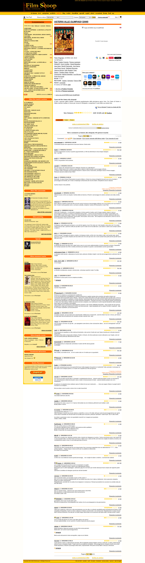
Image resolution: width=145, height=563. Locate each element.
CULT (25, 108)
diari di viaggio (118, 561)
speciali (81, 13)
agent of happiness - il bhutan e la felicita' (37, 30)
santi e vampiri (28, 79)
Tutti (66, 138)
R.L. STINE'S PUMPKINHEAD (31, 152)
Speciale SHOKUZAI (36, 242)
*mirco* (56, 321)
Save (112, 58)
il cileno (26, 43)
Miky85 (56, 435)
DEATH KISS (27, 111)
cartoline (85, 561)
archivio (52, 13)
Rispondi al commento (115, 147)
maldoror (27, 60)
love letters (28, 59)
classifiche (75, 13)
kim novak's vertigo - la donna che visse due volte (38, 49)
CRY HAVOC (27, 107)
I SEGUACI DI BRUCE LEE (30, 125)
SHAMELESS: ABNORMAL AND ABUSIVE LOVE (36, 161)
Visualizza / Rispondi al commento (112, 190)
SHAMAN (26, 159)
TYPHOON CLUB (28, 179)
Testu (55, 177)
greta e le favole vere (31, 40)
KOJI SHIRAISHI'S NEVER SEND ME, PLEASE (35, 133)
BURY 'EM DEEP (28, 105)
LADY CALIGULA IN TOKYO (31, 138)
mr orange (57, 409)
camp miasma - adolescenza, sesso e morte (37, 34)
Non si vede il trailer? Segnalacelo (114, 54)
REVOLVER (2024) (28, 153)
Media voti (37, 25)
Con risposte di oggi (112, 138)
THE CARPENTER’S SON (30, 167)
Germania (70, 80)
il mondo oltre (29, 45)
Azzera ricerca (105, 128)
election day (28, 39)
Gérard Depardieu (75, 64)
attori (92, 13)
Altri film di (64, 89)
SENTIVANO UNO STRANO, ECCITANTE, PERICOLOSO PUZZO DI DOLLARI (34, 157)
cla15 (55, 330)
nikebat (56, 526)
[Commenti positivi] (69, 138)
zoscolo (56, 376)
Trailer (66, 120)
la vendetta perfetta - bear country (35, 54)
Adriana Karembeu (67, 74)
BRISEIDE (59, 499)
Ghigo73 (56, 489)
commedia (62, 82)
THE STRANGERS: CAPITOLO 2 (32, 173)
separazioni (27, 80)
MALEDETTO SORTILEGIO (31, 141)
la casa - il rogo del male (32, 51)
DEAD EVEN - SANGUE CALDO (32, 110)
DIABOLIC (26, 116)
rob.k (55, 275)
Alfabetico (48, 25)
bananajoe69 (57, 342)
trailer (68, 13)
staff (89, 561)
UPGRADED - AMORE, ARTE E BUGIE (34, 181)
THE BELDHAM (28, 165)
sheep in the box (29, 82)
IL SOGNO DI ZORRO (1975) (31, 130)
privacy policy (105, 561)
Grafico (109, 113)
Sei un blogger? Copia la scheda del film (109, 107)
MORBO (26, 142)
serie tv (59, 13)
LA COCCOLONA (28, 136)
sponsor (112, 561)
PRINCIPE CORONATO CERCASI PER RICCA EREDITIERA (35, 146)
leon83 (56, 455)
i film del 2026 (78, 561)
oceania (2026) (28, 70)
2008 (85, 21)
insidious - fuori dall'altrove (33, 47)
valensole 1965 (28, 91)
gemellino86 (57, 193)
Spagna (64, 80)
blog (64, 13)
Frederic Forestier (63, 62)
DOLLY (26, 119)
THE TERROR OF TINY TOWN (31, 176)
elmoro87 (57, 210)
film (51, 94)
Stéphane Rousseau (71, 68)
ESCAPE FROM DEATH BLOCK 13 (33, 121)
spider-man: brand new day (32, 83)
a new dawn (27, 28)
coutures (27, 36)
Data (32, 25)
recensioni (98, 13)
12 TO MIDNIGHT (28, 102)
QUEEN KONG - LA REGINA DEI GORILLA (35, 150)
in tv (39, 13)
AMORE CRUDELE (29, 104)
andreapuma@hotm (59, 252)
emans (59, 463)
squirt (57, 517)
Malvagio (58, 358)
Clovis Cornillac (65, 64)
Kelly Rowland (69, 70)
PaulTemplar (57, 424)
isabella (56, 401)
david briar (57, 268)
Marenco (56, 445)
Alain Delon (57, 66)
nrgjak (58, 393)
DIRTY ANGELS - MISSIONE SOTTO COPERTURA (37, 118)
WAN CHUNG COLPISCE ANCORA (33, 182)
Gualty (56, 150)
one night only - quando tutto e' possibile (34, 73)
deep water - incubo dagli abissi (34, 37)
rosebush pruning (30, 77)
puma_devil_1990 (59, 261)
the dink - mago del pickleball (33, 86)
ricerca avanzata (103, 17)
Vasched (56, 541)
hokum (26, 42)
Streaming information (87, 88)
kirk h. (56, 233)
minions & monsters (30, 66)
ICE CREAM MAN (28, 127)
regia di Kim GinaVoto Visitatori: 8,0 (29, 356)
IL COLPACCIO (28, 128)
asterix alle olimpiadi (68, 21)
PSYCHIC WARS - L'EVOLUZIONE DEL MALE (35, 148)
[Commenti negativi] (71, 138)
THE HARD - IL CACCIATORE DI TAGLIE (34, 170)
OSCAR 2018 (27, 220)
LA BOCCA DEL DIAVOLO (31, 135)
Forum (72, 120)
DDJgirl (56, 223)
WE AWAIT (26, 185)
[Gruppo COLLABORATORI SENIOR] (54, 243)
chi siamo (93, 561)
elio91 (57, 243)
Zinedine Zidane (63, 72)
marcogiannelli (58, 142)
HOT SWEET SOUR (29, 124)
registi (87, 13)
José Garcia (76, 66)
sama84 (56, 166)
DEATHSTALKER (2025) (30, 113)
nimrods (26, 68)
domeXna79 (59, 293)
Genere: (76, 17)
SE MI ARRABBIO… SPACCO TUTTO (33, 155)
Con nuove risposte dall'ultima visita (93, 138)
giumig (56, 507)
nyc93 (56, 158)
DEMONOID (27, 114)
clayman (56, 476)
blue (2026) (27, 31)
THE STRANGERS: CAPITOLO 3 (32, 175)
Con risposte (77, 138)
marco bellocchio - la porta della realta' (35, 63)
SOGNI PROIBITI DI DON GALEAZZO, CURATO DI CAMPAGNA (37, 163)
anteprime (45, 13)
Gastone (56, 286)
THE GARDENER (28, 168)
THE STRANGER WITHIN (30, 171)
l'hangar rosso (29, 56)
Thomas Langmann (74, 62)
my (113, 13)
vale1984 (56, 313)
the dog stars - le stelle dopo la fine (36, 88)
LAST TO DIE (27, 139)
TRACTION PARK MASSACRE (31, 178)
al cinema (34, 13)
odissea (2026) (28, 71)
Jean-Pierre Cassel (59, 68)
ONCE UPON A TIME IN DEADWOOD (33, 144)
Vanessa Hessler (59, 70)
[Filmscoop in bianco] (119, 17)
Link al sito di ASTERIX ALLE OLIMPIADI (68, 95)
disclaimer (98, 561)
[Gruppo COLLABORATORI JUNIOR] (54, 463)
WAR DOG (26, 184)
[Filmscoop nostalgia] (121, 17)
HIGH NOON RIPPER (29, 122)
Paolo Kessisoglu (59, 76)
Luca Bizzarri (77, 74)
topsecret (57, 201)
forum (105, 13)
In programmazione (38, 22)
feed (109, 13)
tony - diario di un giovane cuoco (34, 90)
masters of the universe (31, 65)
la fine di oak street (30, 53)
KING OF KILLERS (29, 132)
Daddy (56, 365)
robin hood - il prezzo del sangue (34, 76)
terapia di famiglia (30, 85)
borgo (26, 33)
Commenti (59, 120)
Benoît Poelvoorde (67, 66)
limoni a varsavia (29, 57)
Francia (76, 80)
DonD (57, 350)
